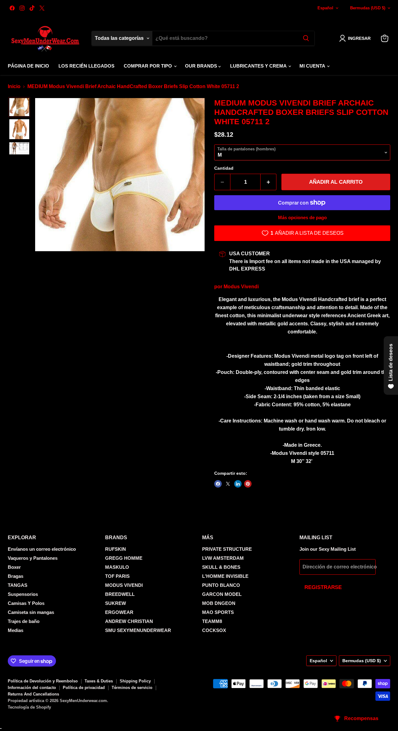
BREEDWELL (120, 594)
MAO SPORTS (218, 612)
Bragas (15, 576)
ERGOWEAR (119, 612)
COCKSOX (214, 630)
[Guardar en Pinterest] (248, 484)
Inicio (14, 86)
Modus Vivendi (241, 286)
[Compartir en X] (228, 484)
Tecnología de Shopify (29, 707)
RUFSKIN (115, 549)
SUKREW (115, 603)
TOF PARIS (117, 576)
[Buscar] (306, 38)
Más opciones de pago (302, 217)
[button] (356, 38)
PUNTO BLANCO (221, 585)
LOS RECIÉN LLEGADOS (86, 65)
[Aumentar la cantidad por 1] (268, 182)
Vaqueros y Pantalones (33, 558)
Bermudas (367, 8)
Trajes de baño (23, 621)
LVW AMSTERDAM (223, 558)
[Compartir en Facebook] (218, 484)
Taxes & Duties (99, 681)
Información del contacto (32, 687)
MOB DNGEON (218, 603)
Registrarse (323, 587)
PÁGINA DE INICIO (28, 65)
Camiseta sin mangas (31, 612)
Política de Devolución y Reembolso (43, 681)
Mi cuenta (312, 65)
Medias (15, 630)
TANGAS (17, 585)
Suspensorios (23, 594)
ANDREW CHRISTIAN (129, 621)
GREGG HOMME (123, 558)
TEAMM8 (212, 621)
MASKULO (117, 567)
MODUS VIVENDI (124, 585)
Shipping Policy (135, 681)
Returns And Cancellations (33, 694)
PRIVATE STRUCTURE (227, 549)
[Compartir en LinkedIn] (238, 484)
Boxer (14, 567)
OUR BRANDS (201, 65)
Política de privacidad (84, 687)
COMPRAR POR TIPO (148, 65)
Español (325, 8)
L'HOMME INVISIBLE (225, 576)
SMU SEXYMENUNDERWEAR (138, 630)
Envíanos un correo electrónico (42, 549)
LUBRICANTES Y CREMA (259, 65)
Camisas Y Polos (26, 603)
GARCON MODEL (222, 594)
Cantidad (224, 168)
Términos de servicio (132, 687)
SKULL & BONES (221, 567)
